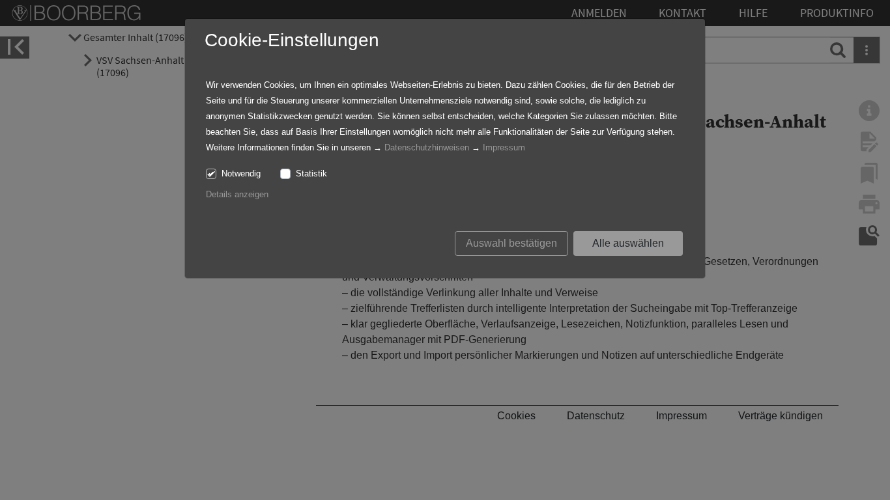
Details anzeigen (237, 194)
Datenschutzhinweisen (426, 147)
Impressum (504, 147)
